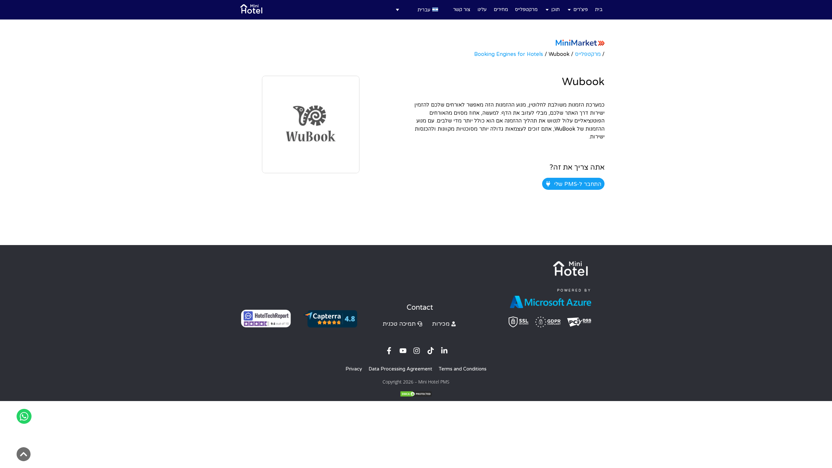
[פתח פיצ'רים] (569, 9)
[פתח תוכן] (547, 9)
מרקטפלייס (588, 54)
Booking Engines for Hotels (508, 54)
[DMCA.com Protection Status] (416, 395)
